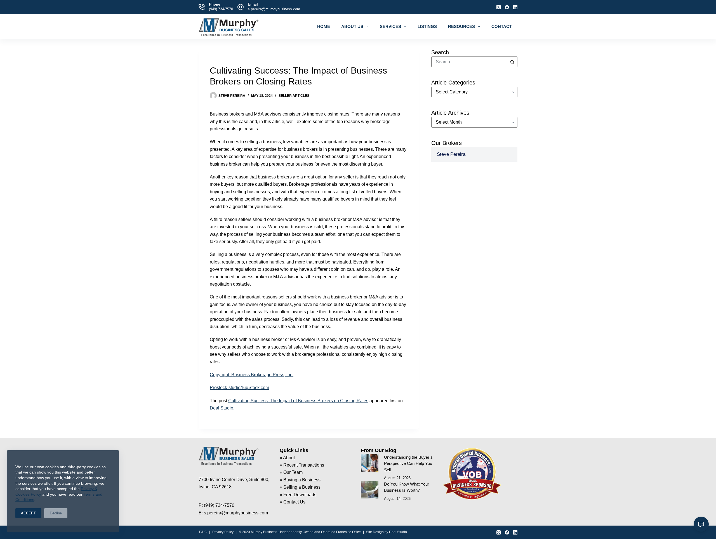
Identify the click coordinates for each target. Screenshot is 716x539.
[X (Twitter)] (498, 7)
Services (390, 26)
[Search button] (512, 62)
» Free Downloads (298, 494)
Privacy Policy (223, 532)
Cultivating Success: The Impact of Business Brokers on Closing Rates (298, 400)
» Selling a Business (300, 487)
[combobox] (469, 62)
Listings (427, 26)
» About (287, 457)
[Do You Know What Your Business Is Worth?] (369, 490)
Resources (461, 26)
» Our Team (291, 472)
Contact (501, 26)
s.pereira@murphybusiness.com (274, 9)
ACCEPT (28, 513)
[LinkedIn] (515, 7)
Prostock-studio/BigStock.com (239, 387)
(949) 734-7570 (221, 9)
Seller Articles (294, 96)
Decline (56, 513)
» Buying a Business (300, 479)
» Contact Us (292, 502)
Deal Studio (221, 408)
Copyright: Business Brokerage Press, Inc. (251, 374)
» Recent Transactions (302, 465)
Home (323, 26)
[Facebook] (507, 7)
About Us (352, 26)
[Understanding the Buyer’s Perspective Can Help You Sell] (369, 463)
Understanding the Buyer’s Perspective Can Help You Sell (408, 463)
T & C (203, 532)
